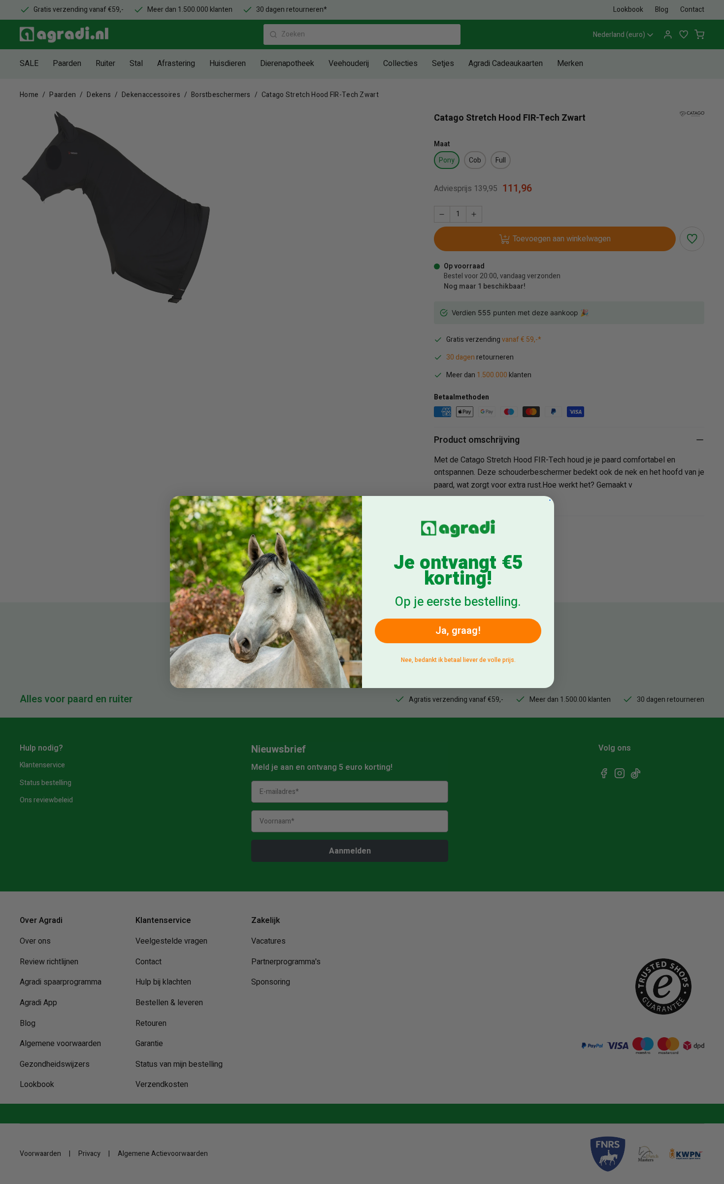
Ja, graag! (458, 631)
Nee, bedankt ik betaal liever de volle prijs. (458, 660)
